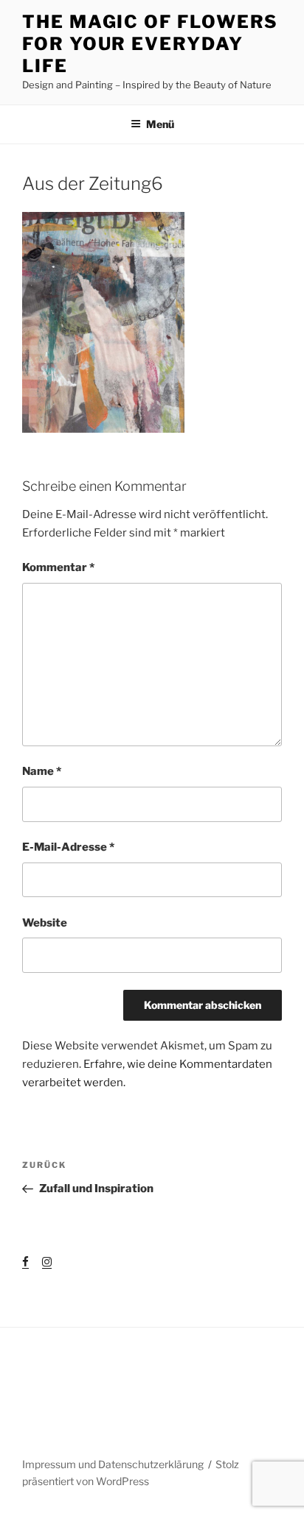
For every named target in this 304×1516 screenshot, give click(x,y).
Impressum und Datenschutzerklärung (113, 1464)
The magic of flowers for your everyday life (150, 44)
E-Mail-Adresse (68, 847)
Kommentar (58, 567)
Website (44, 922)
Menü (160, 124)
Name (41, 771)
